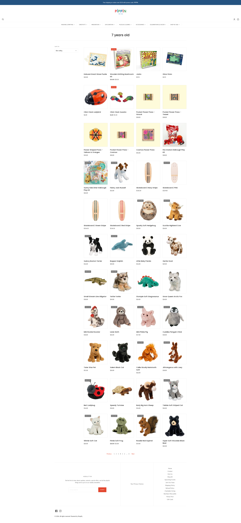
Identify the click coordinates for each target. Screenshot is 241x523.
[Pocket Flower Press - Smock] (148, 97)
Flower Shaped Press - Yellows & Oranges (93, 151)
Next (133, 454)
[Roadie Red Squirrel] (148, 426)
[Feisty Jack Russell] (122, 173)
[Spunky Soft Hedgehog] (148, 210)
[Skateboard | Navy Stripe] (148, 173)
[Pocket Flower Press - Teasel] (174, 97)
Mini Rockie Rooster (92, 332)
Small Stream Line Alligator (95, 296)
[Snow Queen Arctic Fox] (174, 281)
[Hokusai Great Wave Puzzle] (96, 59)
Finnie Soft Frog (116, 441)
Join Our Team (170, 482)
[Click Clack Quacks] (122, 97)
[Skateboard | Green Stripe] (96, 210)
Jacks (138, 74)
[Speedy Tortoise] (122, 390)
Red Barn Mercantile (170, 494)
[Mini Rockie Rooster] (96, 317)
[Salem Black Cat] (122, 352)
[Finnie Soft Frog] (122, 426)
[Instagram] (60, 511)
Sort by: (57, 46)
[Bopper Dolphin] (122, 246)
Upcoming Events (170, 480)
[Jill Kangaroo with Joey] (174, 352)
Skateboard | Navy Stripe (146, 188)
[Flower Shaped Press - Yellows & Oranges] (96, 135)
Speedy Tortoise (117, 405)
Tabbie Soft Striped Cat (173, 405)
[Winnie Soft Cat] (96, 426)
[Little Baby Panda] (148, 246)
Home (170, 468)
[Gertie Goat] (174, 246)
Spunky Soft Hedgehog (146, 225)
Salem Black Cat (117, 367)
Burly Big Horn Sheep (145, 405)
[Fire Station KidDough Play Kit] (174, 135)
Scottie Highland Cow (172, 225)
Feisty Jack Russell (118, 188)
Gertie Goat (168, 261)
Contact (170, 471)
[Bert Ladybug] (96, 390)
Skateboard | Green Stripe (95, 225)
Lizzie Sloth (114, 332)
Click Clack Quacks (118, 112)
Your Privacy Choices (137, 484)
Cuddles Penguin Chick (172, 332)
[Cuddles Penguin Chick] (174, 317)
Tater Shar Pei (90, 367)
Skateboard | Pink (170, 188)
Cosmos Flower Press (145, 150)
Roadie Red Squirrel (144, 441)
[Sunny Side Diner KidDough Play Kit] (96, 173)
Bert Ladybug (89, 405)
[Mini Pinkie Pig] (148, 317)
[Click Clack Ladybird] (96, 97)
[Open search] (3, 19)
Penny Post (170, 496)
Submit (102, 490)
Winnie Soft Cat (90, 441)
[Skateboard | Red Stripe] (122, 210)
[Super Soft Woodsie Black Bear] (174, 426)
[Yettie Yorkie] (122, 281)
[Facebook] (56, 511)
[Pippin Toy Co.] (120, 12)
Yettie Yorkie (115, 296)
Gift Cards (170, 499)
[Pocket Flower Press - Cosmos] (122, 135)
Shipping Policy (170, 485)
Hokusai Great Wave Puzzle (95, 74)
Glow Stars (167, 74)
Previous (109, 454)
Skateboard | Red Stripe (120, 225)
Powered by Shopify (76, 516)
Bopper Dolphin (116, 261)
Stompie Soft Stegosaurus (147, 296)
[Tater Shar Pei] (96, 352)
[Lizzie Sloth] (122, 317)
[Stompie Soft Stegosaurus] (148, 281)
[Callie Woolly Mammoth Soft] (148, 352)
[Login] (234, 19)
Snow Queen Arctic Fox (172, 296)
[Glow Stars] (174, 59)
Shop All (170, 477)
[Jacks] (148, 59)
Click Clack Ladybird (92, 112)
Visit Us (170, 474)
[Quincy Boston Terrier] (96, 246)
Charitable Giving (170, 491)
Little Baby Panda (143, 261)
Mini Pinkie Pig (142, 332)
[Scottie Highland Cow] (174, 210)
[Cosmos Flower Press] (148, 135)
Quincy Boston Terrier (93, 261)
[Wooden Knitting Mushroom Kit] (122, 59)
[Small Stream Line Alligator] (96, 281)
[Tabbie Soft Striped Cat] (174, 390)
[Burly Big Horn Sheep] (148, 390)
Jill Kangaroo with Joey (172, 367)
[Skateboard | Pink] (174, 173)
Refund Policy (170, 488)
